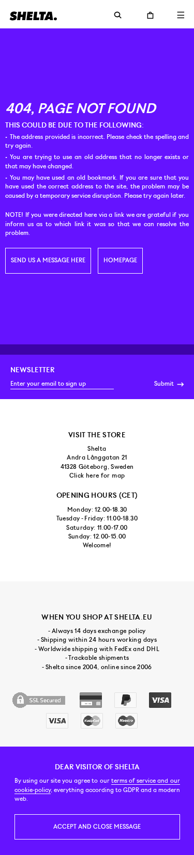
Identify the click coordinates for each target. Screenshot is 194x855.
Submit (164, 383)
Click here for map (97, 475)
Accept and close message (97, 826)
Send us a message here (48, 260)
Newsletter (32, 370)
